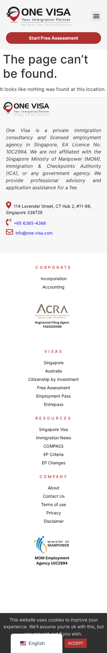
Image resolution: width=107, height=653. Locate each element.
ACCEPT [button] (75, 643)
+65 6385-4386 (30, 223)
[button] (96, 16)
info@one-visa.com (33, 232)
